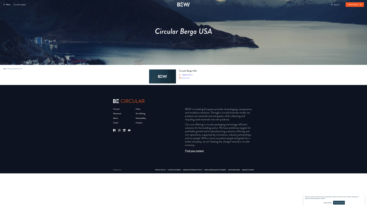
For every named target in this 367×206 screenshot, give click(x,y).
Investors (139, 122)
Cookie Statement (174, 170)
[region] (334, 199)
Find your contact (194, 151)
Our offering (140, 113)
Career (115, 122)
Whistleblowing (234, 170)
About (115, 118)
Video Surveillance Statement (215, 170)
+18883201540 (187, 75)
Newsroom (117, 113)
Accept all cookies (339, 203)
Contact (116, 109)
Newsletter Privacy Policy (192, 170)
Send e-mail (185, 78)
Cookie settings (327, 203)
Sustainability (141, 118)
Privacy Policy (160, 170)
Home (138, 109)
